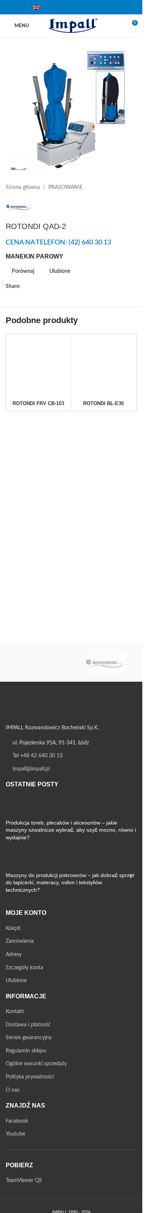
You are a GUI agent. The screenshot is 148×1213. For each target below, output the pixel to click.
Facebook (17, 1121)
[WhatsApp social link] (70, 287)
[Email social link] (43, 287)
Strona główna (23, 187)
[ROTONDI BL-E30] (103, 366)
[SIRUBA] (37, 663)
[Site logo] (71, 25)
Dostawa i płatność (28, 1024)
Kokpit (13, 928)
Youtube (15, 1134)
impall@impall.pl (31, 769)
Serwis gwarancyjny (29, 1037)
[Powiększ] (19, 161)
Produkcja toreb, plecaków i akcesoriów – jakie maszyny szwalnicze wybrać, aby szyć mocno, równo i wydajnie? (71, 830)
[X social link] (34, 287)
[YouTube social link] (20, 7)
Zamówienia (20, 941)
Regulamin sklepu (26, 1051)
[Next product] (132, 187)
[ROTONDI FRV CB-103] (38, 366)
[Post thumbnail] (20, 807)
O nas (12, 1090)
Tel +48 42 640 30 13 (38, 755)
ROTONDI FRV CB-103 (38, 403)
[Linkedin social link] (61, 287)
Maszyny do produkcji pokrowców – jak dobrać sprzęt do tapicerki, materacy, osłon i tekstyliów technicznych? (70, 882)
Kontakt (15, 1011)
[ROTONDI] (105, 663)
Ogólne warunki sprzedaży (36, 1063)
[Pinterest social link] (52, 287)
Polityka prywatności (30, 1077)
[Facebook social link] (10, 7)
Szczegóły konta (24, 967)
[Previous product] (113, 187)
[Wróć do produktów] (123, 187)
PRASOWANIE (65, 187)
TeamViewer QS (24, 1180)
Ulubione (16, 980)
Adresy (14, 954)
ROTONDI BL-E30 (103, 403)
